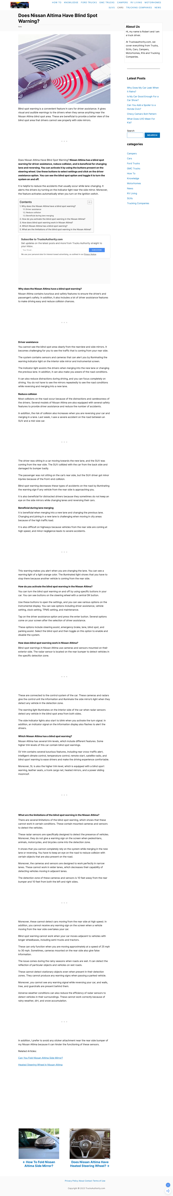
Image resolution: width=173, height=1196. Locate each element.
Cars (20, 27)
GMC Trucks (133, 168)
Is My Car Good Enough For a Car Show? (143, 98)
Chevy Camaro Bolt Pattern (142, 114)
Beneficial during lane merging (40, 216)
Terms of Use (99, 1181)
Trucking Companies (138, 203)
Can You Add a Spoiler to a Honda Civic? (141, 107)
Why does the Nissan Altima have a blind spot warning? (49, 206)
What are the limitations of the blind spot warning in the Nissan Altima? (56, 229)
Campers (132, 153)
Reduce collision (33, 212)
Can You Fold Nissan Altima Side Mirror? (40, 1057)
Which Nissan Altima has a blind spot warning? (45, 226)
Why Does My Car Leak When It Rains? (143, 89)
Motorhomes (134, 183)
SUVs (130, 198)
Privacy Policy (71, 1181)
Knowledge (133, 178)
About (81, 1181)
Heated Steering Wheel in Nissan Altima (40, 1064)
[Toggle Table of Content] (88, 202)
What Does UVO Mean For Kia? (141, 120)
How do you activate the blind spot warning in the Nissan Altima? (53, 219)
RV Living (132, 193)
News (130, 188)
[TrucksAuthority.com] (25, 5)
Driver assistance (33, 209)
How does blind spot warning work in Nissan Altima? (47, 222)
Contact (88, 1181)
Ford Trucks (133, 163)
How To (131, 173)
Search (130, 130)
